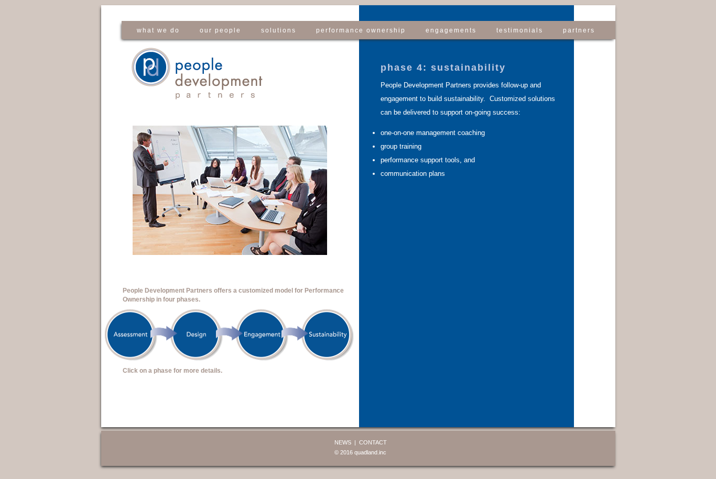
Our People (220, 30)
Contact (373, 442)
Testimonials (519, 30)
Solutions (278, 30)
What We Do (158, 30)
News (342, 442)
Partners (579, 30)
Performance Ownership (361, 30)
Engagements (451, 30)
